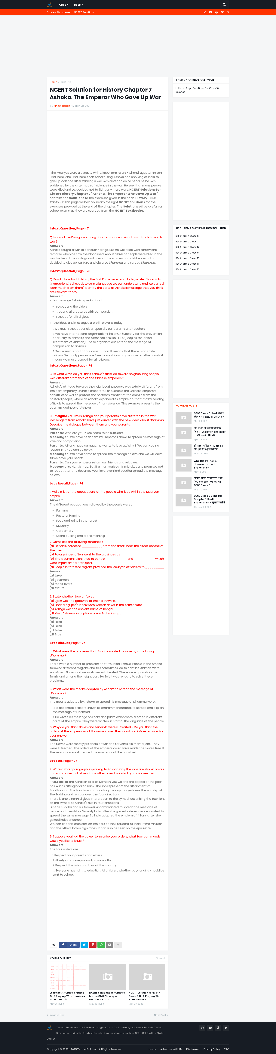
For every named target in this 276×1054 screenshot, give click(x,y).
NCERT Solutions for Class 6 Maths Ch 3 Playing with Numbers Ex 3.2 (107, 996)
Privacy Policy (212, 1049)
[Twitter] (84, 945)
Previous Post (57, 1015)
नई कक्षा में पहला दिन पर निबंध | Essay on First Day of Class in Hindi (209, 432)
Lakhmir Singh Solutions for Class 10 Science (197, 90)
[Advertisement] (138, 46)
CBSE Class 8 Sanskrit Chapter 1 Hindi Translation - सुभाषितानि (209, 499)
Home (53, 82)
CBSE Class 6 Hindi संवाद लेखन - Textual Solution (209, 415)
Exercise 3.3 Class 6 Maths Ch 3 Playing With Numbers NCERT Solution (67, 996)
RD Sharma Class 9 (187, 252)
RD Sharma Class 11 (187, 264)
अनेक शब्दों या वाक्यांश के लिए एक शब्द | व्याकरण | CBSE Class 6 (208, 482)
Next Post (160, 1015)
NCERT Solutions (84, 12)
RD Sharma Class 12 (187, 269)
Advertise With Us (171, 1049)
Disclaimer (192, 1049)
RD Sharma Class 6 (187, 236)
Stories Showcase (58, 12)
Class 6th (65, 82)
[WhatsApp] (101, 945)
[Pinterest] (93, 945)
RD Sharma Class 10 (187, 258)
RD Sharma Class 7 (187, 241)
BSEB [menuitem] (77, 5)
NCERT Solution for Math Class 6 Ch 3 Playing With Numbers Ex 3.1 (145, 996)
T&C (226, 1049)
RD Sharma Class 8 (187, 247)
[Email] (109, 945)
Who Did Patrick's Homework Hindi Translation (205, 464)
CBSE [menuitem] (62, 5)
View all (160, 958)
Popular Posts (187, 405)
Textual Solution (87, 1049)
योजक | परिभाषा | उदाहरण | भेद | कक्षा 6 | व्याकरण (209, 447)
